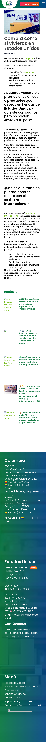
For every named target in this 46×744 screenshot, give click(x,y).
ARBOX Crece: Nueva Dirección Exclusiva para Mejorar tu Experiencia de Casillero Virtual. (29, 304)
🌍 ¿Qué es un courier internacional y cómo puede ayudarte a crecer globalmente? (29, 361)
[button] (43, 3)
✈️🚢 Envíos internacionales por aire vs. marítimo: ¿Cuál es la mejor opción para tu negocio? (28, 337)
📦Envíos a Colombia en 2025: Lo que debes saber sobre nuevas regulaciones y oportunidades (29, 417)
